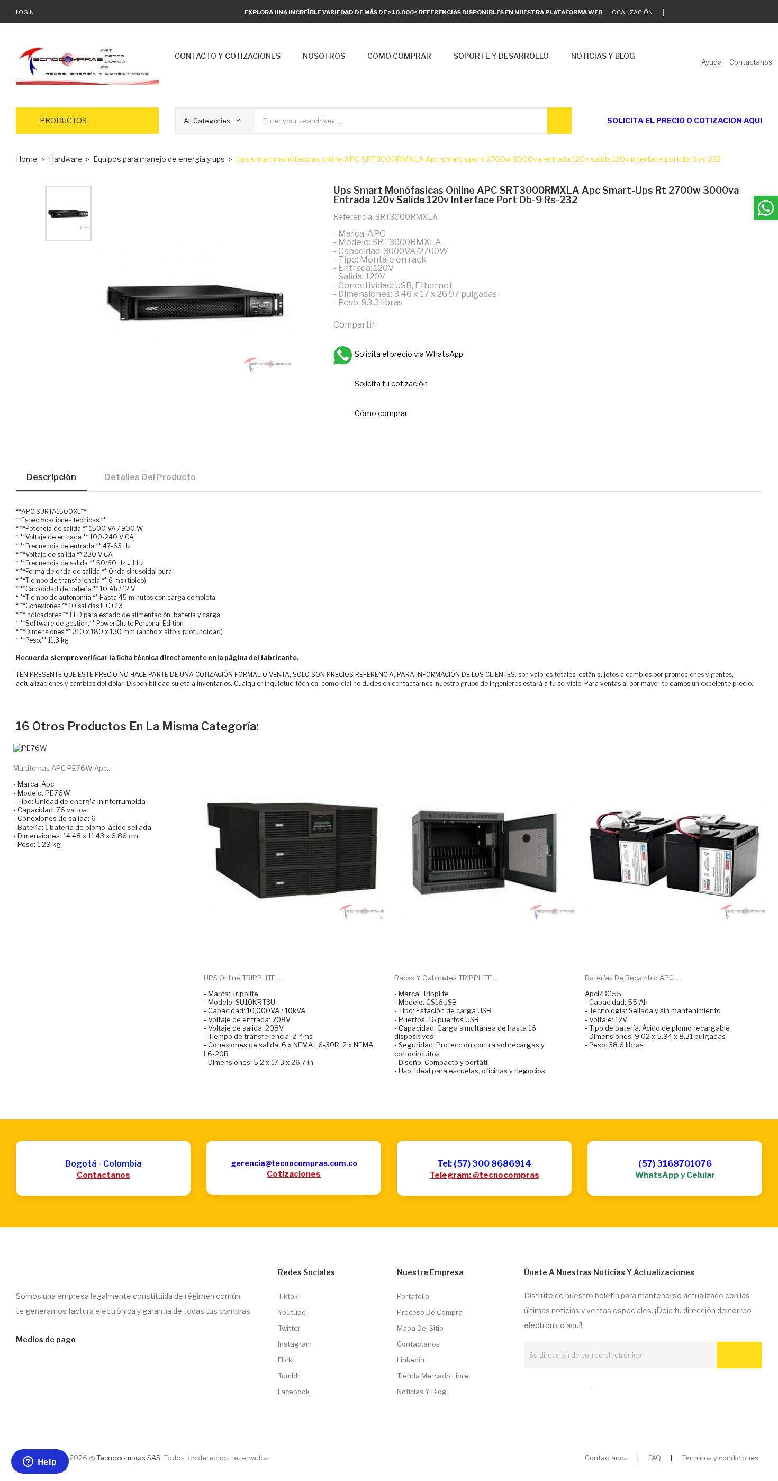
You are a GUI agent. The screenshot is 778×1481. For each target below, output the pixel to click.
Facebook (294, 1391)
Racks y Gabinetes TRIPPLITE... (445, 977)
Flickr (286, 1360)
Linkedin (410, 1360)
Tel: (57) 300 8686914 (484, 1164)
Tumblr (289, 1375)
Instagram (295, 1344)
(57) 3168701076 (675, 1164)
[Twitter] (677, 12)
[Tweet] (410, 324)
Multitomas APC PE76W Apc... (62, 768)
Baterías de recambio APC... (632, 977)
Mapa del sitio (420, 1328)
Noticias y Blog (422, 1391)
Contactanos (103, 1175)
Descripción (51, 477)
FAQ (654, 1457)
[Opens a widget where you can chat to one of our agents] (40, 1462)
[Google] (693, 12)
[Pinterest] (433, 324)
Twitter (289, 1328)
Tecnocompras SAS (128, 1457)
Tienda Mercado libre (432, 1375)
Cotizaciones (294, 1174)
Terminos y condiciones (720, 1457)
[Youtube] (743, 12)
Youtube (292, 1312)
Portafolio (413, 1296)
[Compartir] (387, 324)
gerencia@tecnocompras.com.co (294, 1163)
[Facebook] (726, 12)
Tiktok (288, 1296)
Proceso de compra (430, 1312)
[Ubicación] (567, 1385)
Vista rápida (305, 948)
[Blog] (547, 1385)
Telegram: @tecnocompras (484, 1175)
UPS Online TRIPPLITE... (242, 977)
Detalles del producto (150, 477)
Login (25, 12)
